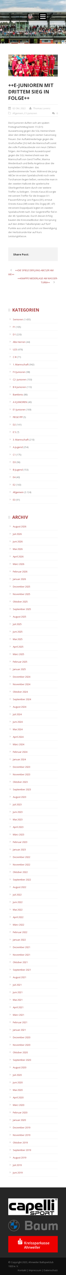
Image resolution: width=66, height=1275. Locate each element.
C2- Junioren (19, 379)
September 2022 (22, 879)
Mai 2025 (18, 639)
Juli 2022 (17, 894)
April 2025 (18, 646)
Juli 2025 (17, 624)
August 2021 (19, 977)
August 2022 (19, 887)
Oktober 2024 (20, 691)
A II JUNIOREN (20, 402)
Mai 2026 (18, 549)
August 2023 (19, 797)
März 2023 (18, 834)
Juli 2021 (17, 984)
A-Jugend (18, 447)
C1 (14, 454)
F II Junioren (19, 372)
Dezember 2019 (21, 1127)
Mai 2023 (18, 819)
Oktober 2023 (20, 782)
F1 (14, 327)
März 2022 (18, 924)
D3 (14, 462)
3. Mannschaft (21, 439)
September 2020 (22, 1060)
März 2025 (18, 654)
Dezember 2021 (21, 947)
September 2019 (22, 1150)
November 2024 (21, 684)
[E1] (33, 65)
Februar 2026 (20, 571)
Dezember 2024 (21, 676)
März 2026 (18, 564)
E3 (14, 499)
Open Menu (43, 16)
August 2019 (19, 1157)
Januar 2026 (19, 579)
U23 (15, 349)
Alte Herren (19, 342)
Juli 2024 (17, 714)
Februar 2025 (20, 661)
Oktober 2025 (20, 601)
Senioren (18, 319)
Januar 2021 (19, 1029)
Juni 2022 (18, 902)
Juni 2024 (18, 721)
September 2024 (22, 699)
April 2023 (18, 827)
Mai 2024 (18, 729)
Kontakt (22, 1270)
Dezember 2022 (21, 857)
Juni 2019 (18, 1172)
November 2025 (21, 594)
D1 (14, 334)
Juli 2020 (17, 1075)
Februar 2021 (20, 1022)
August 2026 (19, 526)
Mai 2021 (18, 999)
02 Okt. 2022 (19, 108)
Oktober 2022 (20, 872)
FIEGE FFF (18, 417)
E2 (14, 484)
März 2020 (18, 1105)
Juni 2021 (18, 992)
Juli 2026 (17, 534)
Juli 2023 (17, 804)
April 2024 (18, 736)
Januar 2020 (19, 1120)
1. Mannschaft (21, 364)
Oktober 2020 (20, 1052)
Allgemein (17, 113)
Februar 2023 (20, 842)
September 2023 (22, 789)
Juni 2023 (18, 812)
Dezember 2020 (21, 1037)
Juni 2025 (18, 631)
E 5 (14, 432)
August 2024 (19, 706)
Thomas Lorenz (41, 108)
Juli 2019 (17, 1165)
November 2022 (21, 864)
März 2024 (18, 744)
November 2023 (21, 774)
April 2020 (18, 1097)
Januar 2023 (19, 849)
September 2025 (22, 609)
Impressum (35, 1270)
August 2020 (19, 1067)
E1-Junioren (30, 113)
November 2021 (21, 954)
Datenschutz (51, 1270)
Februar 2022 (20, 932)
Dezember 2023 (21, 767)
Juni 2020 (18, 1082)
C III (14, 357)
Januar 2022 (19, 939)
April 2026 (18, 556)
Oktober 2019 (20, 1142)
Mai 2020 (18, 1090)
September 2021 (22, 969)
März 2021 (18, 1014)
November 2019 (21, 1135)
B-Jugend (18, 469)
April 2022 (18, 917)
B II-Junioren (19, 387)
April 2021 (18, 1007)
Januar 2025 (19, 669)
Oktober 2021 (20, 962)
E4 (14, 477)
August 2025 (19, 616)
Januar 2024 (19, 759)
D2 (14, 424)
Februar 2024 (20, 751)
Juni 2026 (18, 541)
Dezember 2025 (21, 586)
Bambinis (18, 394)
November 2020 (21, 1044)
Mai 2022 (18, 909)
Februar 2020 (20, 1112)
